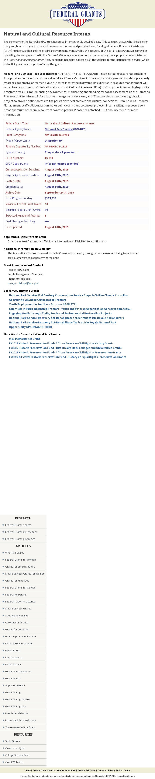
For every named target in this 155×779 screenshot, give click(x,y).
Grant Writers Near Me (18, 671)
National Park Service (59, 129)
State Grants (12, 741)
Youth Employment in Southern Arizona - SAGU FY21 (43, 304)
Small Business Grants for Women (25, 573)
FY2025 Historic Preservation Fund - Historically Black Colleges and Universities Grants (65, 348)
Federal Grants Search (18, 525)
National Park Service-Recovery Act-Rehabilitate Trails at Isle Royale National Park (62, 322)
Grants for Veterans (16, 629)
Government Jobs (15, 748)
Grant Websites (14, 762)
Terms (127, 770)
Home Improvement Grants (20, 636)
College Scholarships (17, 755)
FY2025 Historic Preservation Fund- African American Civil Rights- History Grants (61, 343)
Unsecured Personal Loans (20, 720)
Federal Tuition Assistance (20, 601)
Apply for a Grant (15, 685)
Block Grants (12, 650)
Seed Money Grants (16, 615)
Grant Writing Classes (17, 699)
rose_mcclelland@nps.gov (23, 283)
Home (28, 770)
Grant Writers (13, 678)
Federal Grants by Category (21, 532)
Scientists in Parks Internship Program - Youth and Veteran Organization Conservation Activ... (70, 309)
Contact (102, 770)
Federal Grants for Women (20, 559)
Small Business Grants (18, 608)
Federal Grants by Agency (20, 539)
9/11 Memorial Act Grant (24, 339)
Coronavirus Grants (16, 622)
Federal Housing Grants (19, 643)
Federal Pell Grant (15, 594)
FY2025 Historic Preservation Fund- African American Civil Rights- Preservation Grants (65, 352)
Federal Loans (13, 664)
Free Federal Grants (16, 713)
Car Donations (13, 657)
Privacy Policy (115, 770)
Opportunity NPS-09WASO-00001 (30, 327)
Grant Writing (12, 692)
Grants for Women (66, 770)
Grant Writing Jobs (15, 706)
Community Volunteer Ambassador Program (37, 300)
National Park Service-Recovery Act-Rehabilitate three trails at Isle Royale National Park (66, 318)
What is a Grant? (14, 552)
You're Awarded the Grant (20, 727)
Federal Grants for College (20, 587)
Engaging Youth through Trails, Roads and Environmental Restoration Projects (60, 313)
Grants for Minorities (17, 580)
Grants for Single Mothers (20, 566)
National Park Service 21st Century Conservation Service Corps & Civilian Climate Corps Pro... (69, 295)
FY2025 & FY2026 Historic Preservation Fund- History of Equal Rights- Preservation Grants (67, 357)
